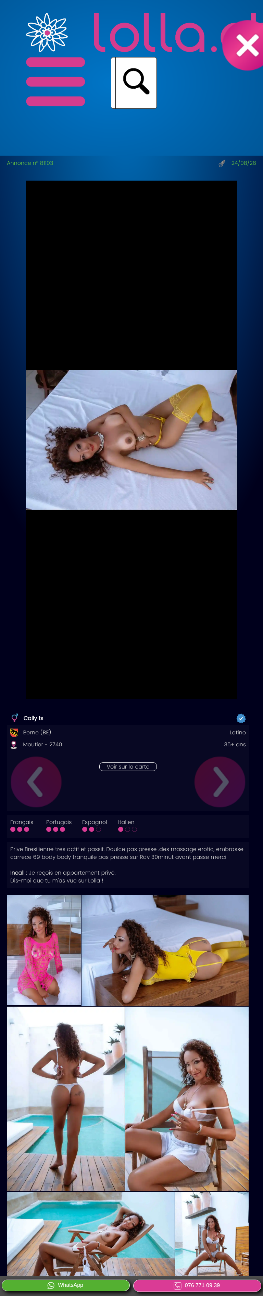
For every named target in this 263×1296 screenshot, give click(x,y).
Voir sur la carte (128, 767)
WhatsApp (70, 1285)
